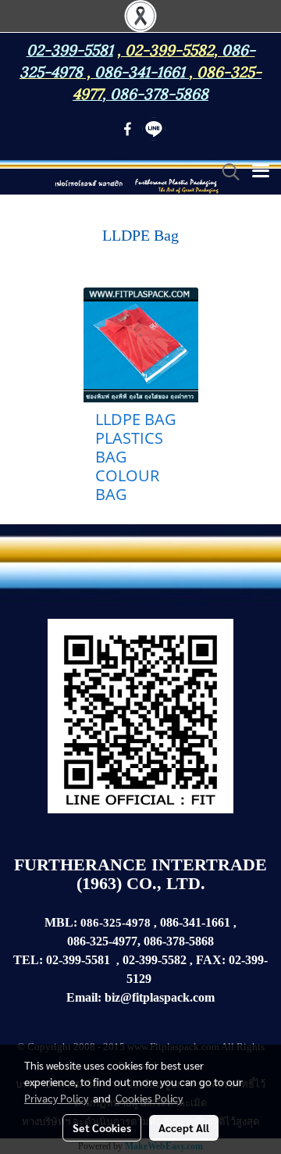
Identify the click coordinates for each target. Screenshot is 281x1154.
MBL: (60, 922)
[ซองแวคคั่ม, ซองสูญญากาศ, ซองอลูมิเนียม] (153, 979)
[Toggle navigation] (261, 172)
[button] (225, 171)
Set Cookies (102, 1127)
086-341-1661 (195, 922)
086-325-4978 (117, 922)
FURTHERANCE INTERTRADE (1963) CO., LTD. (140, 874)
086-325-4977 (102, 941)
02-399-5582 (169, 48)
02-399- (248, 959)
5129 (138, 978)
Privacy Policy (56, 1098)
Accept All (183, 1127)
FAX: (211, 959)
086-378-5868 (159, 92)
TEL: (28, 959)
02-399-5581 (78, 959)
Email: (83, 997)
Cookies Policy (149, 1098)
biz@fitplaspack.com (160, 997)
